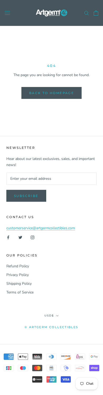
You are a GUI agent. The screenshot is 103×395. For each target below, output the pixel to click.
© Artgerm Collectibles (51, 327)
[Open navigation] (7, 13)
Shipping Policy (19, 283)
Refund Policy (17, 266)
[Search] (86, 13)
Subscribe (26, 196)
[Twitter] (20, 237)
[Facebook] (8, 237)
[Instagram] (32, 237)
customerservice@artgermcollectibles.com (40, 228)
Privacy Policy (17, 274)
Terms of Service (20, 292)
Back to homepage (51, 93)
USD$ (49, 315)
